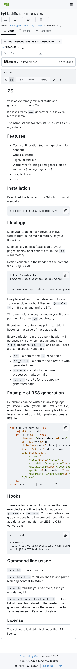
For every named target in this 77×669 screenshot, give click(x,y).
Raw (21, 80)
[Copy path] (23, 47)
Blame (31, 80)
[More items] (73, 31)
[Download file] (54, 80)
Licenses (48, 665)
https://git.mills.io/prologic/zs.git (26, 25)
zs (41, 13)
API (60, 665)
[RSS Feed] (5, 19)
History (43, 80)
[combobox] (22, 53)
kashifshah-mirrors (21, 13)
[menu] (19, 665)
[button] (15, 19)
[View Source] (6, 79)
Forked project (28, 61)
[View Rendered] (11, 79)
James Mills (13, 61)
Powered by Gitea (29, 656)
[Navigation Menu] (71, 4)
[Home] (7, 4)
